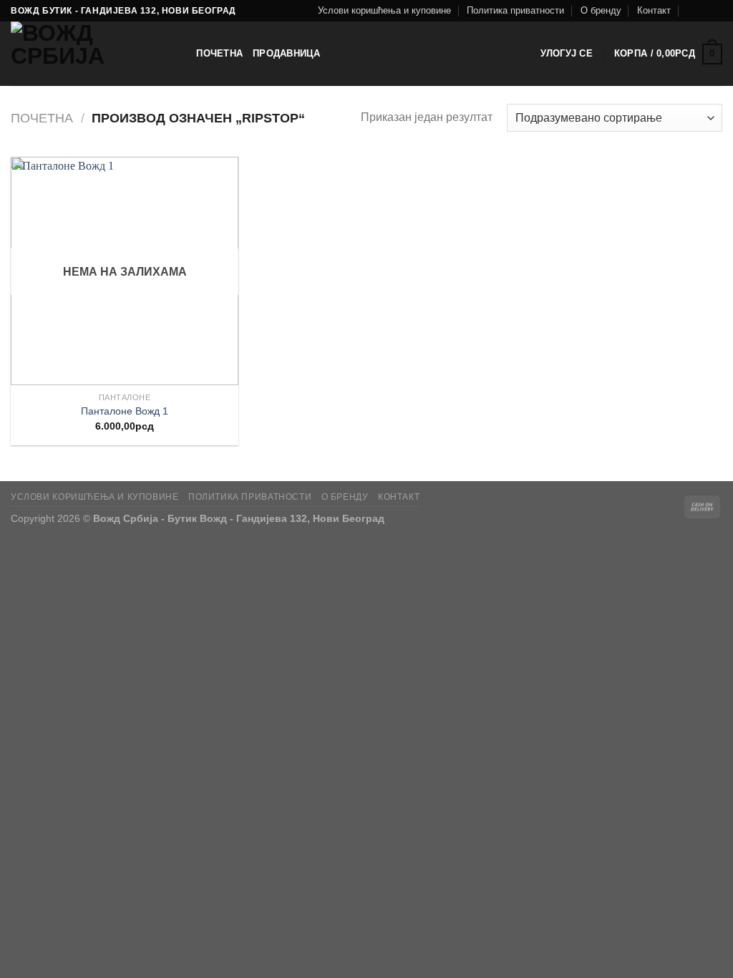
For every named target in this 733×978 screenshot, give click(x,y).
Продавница (287, 53)
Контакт (654, 10)
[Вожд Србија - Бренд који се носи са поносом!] (82, 53)
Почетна (219, 53)
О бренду (601, 10)
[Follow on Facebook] (701, 11)
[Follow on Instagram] (715, 11)
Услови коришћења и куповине (384, 10)
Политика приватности (515, 10)
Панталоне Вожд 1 (124, 411)
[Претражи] (180, 53)
